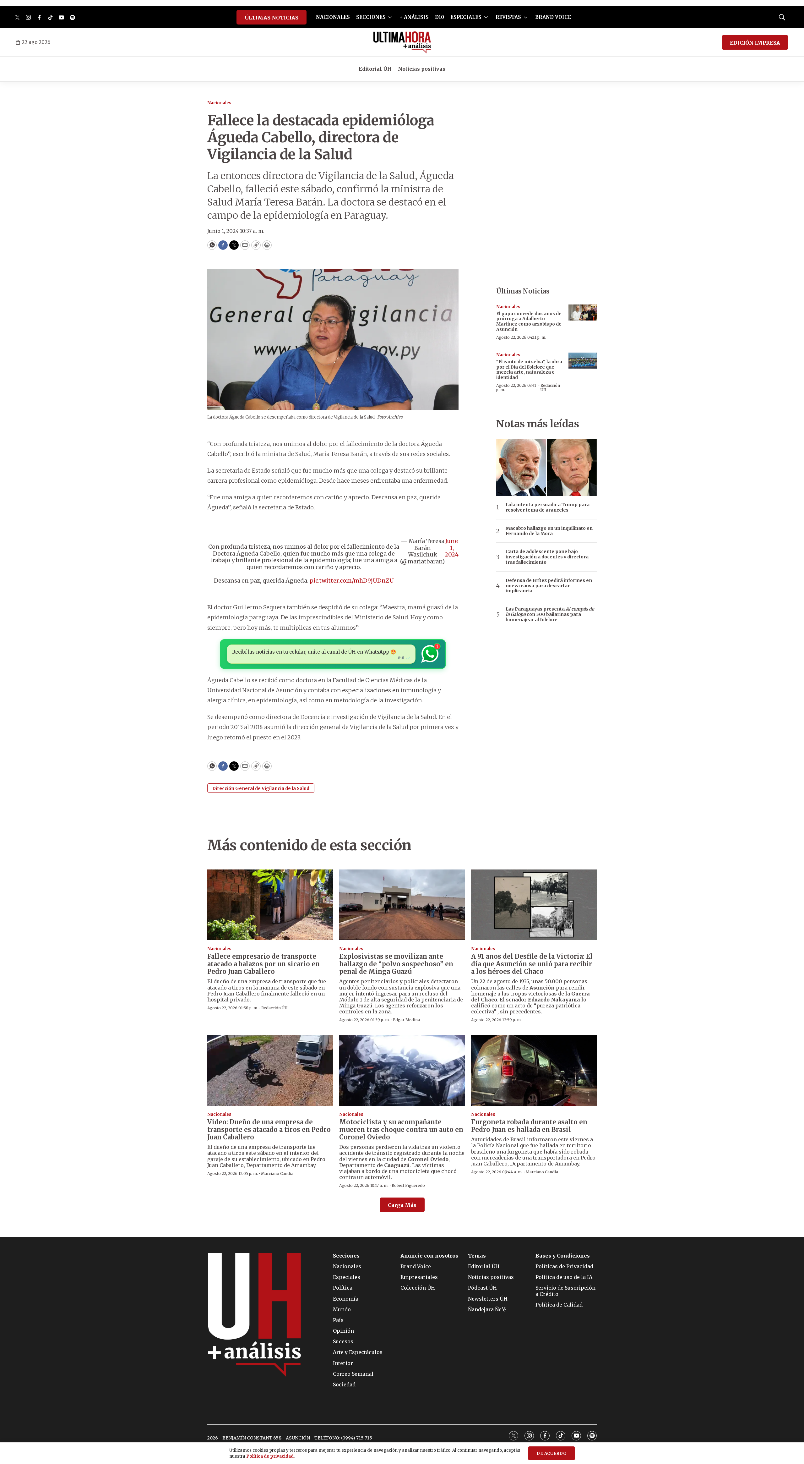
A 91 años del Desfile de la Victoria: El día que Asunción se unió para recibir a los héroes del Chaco (532, 963)
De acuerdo (551, 1453)
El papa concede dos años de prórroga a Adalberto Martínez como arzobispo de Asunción (529, 321)
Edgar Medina (406, 1019)
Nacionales (219, 103)
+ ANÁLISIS (414, 17)
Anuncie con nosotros (429, 1256)
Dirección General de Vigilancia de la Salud (260, 788)
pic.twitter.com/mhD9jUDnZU (352, 580)
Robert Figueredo (408, 1185)
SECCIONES (371, 17)
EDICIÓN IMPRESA (755, 43)
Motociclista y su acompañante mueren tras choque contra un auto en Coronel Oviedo (401, 1129)
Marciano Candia (277, 1173)
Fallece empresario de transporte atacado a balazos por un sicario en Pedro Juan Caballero (263, 963)
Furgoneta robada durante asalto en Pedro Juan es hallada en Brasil (529, 1125)
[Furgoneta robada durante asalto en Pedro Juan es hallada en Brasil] (534, 1070)
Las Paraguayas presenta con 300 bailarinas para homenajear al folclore (550, 614)
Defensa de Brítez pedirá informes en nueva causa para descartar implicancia (549, 586)
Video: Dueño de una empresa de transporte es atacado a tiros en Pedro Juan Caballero (269, 1129)
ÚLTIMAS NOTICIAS (271, 17)
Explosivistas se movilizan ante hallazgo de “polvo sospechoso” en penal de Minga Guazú (396, 963)
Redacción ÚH (550, 387)
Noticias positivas (421, 69)
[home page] (402, 42)
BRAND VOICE (553, 17)
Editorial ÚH (375, 69)
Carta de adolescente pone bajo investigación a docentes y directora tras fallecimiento (547, 557)
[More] (390, 17)
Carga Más (402, 1205)
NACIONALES (333, 17)
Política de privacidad (270, 1456)
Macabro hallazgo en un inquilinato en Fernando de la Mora (549, 531)
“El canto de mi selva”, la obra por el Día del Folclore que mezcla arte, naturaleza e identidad (529, 369)
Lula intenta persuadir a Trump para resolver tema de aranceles (547, 507)
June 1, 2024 (452, 548)
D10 (439, 17)
